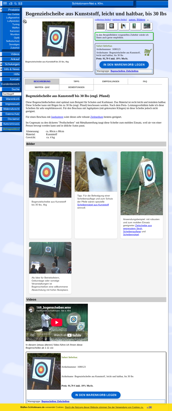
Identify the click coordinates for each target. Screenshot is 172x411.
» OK (149, 407)
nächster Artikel (120, 19)
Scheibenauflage (132, 231)
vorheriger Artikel (103, 19)
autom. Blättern (137, 19)
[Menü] (4, 4)
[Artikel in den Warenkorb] (148, 52)
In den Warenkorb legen (124, 64)
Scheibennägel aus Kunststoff (93, 204)
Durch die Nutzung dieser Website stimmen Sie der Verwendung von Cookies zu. (104, 407)
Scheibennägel (131, 234)
